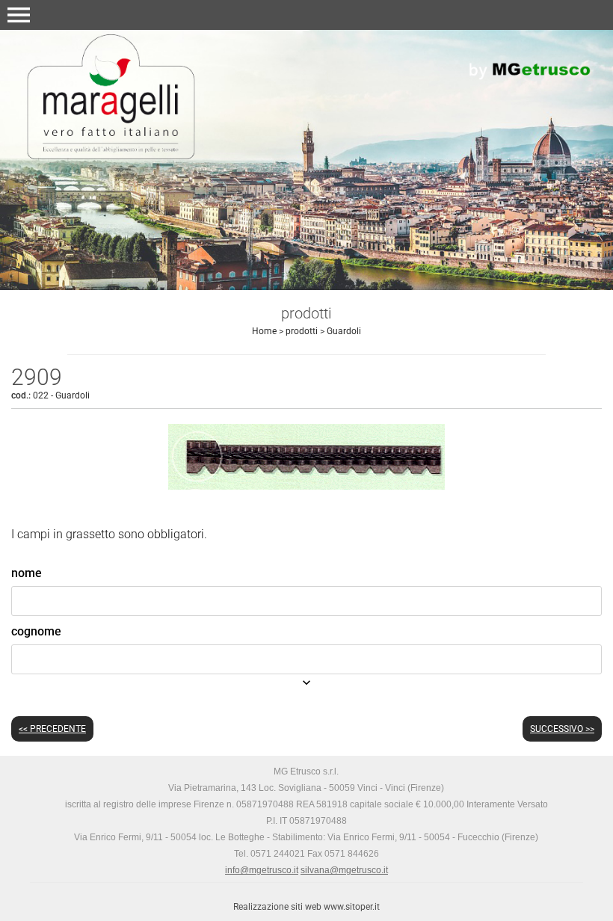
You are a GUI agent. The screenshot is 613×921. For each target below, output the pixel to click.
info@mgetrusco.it (261, 870)
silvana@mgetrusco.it (344, 870)
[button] (19, 15)
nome (26, 573)
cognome (36, 631)
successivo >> (562, 729)
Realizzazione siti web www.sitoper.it (306, 907)
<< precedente (52, 729)
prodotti (302, 331)
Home (264, 331)
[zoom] (306, 485)
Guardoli (344, 331)
